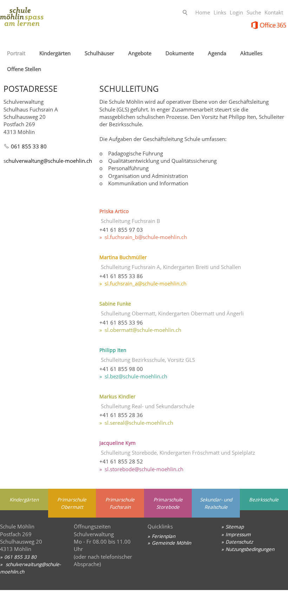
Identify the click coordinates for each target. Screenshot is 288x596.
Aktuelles (251, 53)
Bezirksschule (264, 499)
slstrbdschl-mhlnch (144, 469)
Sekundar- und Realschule (216, 503)
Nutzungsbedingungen (249, 549)
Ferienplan (163, 536)
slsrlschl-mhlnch (139, 422)
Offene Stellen (24, 68)
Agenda (217, 53)
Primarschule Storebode (168, 503)
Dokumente (179, 53)
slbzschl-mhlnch (136, 376)
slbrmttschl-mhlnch (143, 329)
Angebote (139, 53)
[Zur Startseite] (56, 19)
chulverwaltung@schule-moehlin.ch (49, 160)
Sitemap (234, 526)
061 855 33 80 (29, 146)
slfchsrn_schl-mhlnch (145, 283)
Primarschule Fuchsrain (120, 503)
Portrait (16, 53)
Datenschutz (239, 541)
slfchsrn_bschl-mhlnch (146, 237)
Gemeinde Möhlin (171, 542)
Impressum (238, 534)
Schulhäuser (99, 53)
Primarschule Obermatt (71, 503)
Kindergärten (55, 53)
